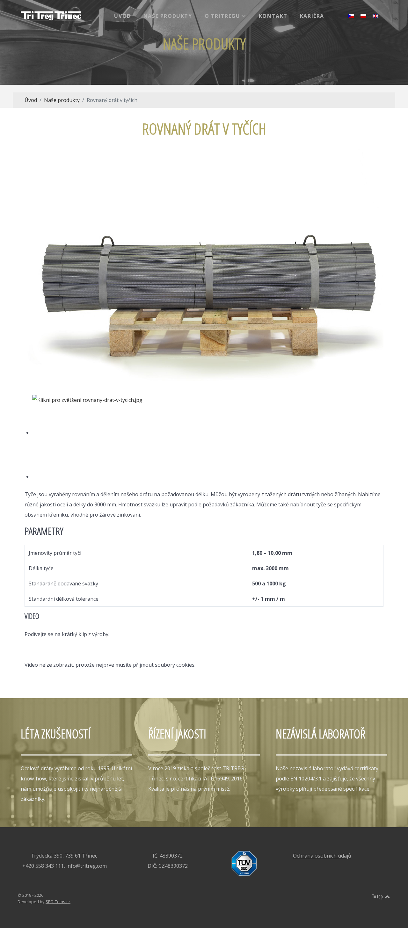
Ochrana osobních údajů (322, 855)
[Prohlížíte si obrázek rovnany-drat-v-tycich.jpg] (89, 432)
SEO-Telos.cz (58, 901)
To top (378, 896)
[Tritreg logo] (51, 15)
